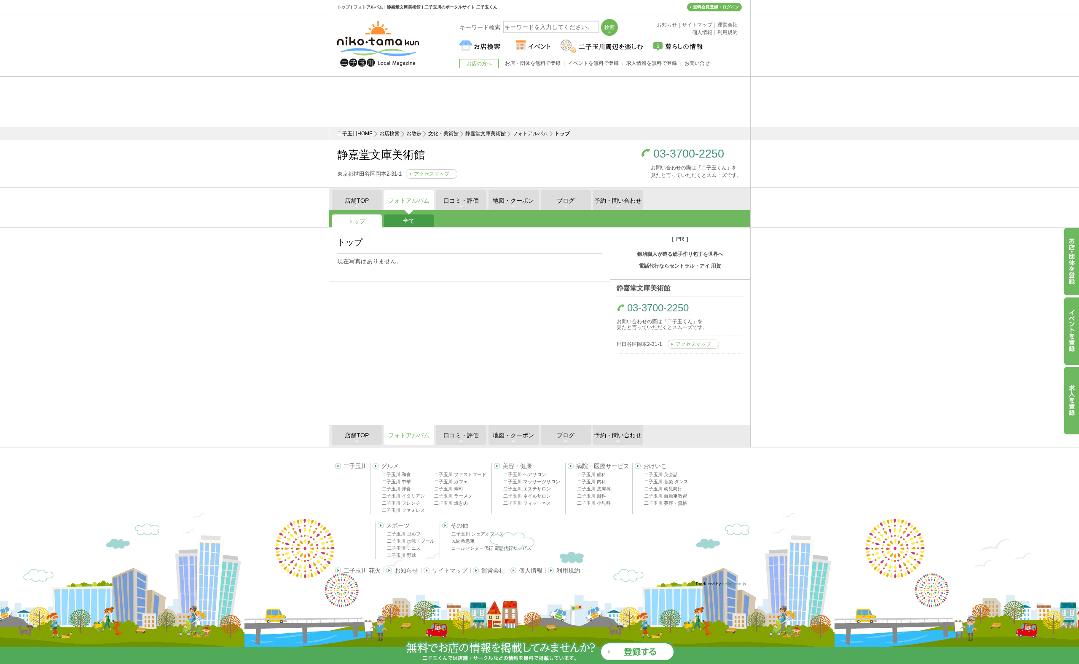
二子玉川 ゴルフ (404, 533)
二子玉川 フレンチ (401, 503)
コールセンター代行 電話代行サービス (491, 548)
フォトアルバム (530, 134)
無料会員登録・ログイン (716, 7)
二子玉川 (355, 466)
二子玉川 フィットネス (527, 503)
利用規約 (568, 570)
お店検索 (389, 134)
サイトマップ (449, 570)
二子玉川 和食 (396, 474)
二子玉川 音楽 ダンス (666, 481)
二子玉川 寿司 (448, 488)
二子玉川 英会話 (661, 474)
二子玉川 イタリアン (403, 495)
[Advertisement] (539, 102)
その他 (459, 525)
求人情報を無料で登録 (651, 63)
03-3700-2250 (688, 154)
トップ (356, 221)
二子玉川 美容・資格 (665, 503)
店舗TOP (357, 200)
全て (409, 220)
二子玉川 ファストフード (460, 474)
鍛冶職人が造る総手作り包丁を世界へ (680, 254)
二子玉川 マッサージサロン (531, 481)
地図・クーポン (513, 200)
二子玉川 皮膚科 (594, 488)
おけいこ (655, 466)
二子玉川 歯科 (591, 474)
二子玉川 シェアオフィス (477, 533)
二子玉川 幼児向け (663, 488)
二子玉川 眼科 (591, 495)
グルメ (390, 466)
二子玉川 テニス (404, 548)
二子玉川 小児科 (594, 503)
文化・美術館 (443, 134)
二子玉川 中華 (396, 481)
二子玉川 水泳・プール (411, 541)
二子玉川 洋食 (396, 488)
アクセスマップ (431, 174)
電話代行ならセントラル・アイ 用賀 (680, 266)
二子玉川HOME (355, 134)
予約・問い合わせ (617, 200)
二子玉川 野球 (401, 555)
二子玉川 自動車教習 (665, 495)
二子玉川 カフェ (451, 481)
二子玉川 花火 (362, 570)
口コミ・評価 (461, 200)
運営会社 (493, 570)
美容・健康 (517, 466)
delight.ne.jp (734, 583)
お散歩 (413, 134)
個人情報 (530, 570)
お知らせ (406, 570)
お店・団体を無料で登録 (533, 63)
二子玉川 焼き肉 (451, 503)
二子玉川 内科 (591, 481)
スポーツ (398, 525)
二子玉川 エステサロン (527, 488)
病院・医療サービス (602, 466)
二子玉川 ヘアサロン (524, 474)
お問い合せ (697, 63)
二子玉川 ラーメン (453, 495)
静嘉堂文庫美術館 (485, 134)
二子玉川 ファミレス (403, 510)
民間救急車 (463, 541)
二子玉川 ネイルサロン (527, 495)
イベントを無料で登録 (593, 63)
